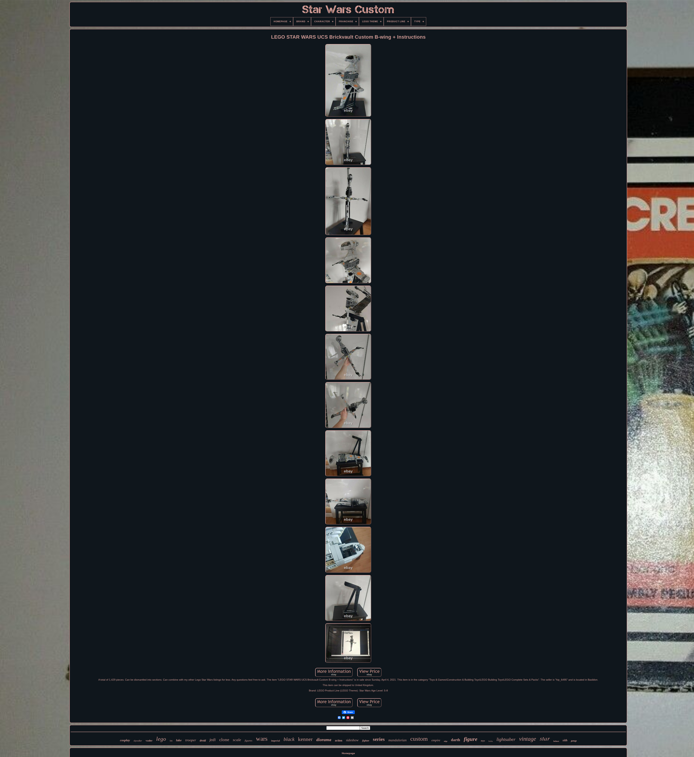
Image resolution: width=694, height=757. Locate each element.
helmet (556, 741)
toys (483, 740)
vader (149, 740)
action (338, 740)
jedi (212, 739)
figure (470, 739)
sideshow (352, 740)
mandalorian (397, 740)
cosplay (125, 740)
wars (261, 738)
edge (445, 741)
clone (224, 739)
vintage (527, 739)
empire (435, 740)
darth (455, 740)
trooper (190, 740)
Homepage (348, 753)
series (379, 739)
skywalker (138, 740)
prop (574, 740)
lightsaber (505, 739)
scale (237, 739)
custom (419, 739)
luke (179, 740)
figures (248, 740)
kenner (305, 739)
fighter (365, 740)
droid (203, 740)
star (545, 738)
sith (565, 740)
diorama (323, 739)
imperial (275, 740)
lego (161, 739)
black (289, 739)
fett (171, 740)
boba (491, 741)
